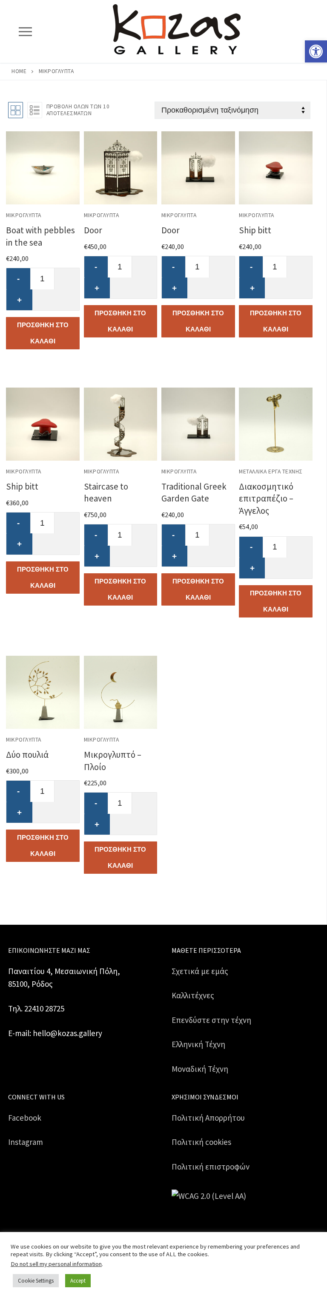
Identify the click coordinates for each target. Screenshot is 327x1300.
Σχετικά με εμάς (200, 971)
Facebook (24, 1118)
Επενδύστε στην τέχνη (211, 1020)
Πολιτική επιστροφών (211, 1166)
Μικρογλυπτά (23, 215)
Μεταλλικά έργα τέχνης (271, 471)
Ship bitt (255, 230)
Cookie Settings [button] (36, 1280)
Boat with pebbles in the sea (40, 236)
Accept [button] (78, 1280)
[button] (316, 51)
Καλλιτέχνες (193, 995)
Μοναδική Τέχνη (200, 1069)
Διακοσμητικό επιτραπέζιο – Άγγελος (266, 498)
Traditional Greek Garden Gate (194, 492)
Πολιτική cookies (201, 1142)
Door (93, 230)
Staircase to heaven (106, 492)
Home (18, 71)
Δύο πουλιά (27, 754)
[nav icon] (25, 31)
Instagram (25, 1142)
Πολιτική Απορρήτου (208, 1118)
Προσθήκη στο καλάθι (43, 333)
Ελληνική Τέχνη (198, 1044)
